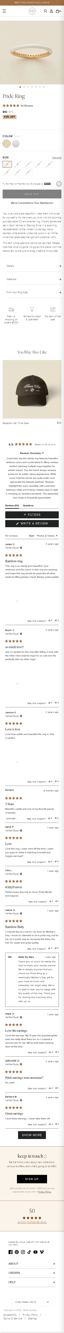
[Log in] (52, 11)
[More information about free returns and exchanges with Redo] (58, 183)
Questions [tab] (28, 506)
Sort (32, 535)
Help (12, 1282)
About (13, 1263)
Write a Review (39, 524)
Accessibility (10, 1314)
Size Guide (56, 158)
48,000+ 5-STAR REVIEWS (32, 1222)
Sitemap (32, 1318)
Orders (14, 1273)
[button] (20, 87)
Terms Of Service (12, 1318)
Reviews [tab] (12, 506)
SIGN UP (32, 1179)
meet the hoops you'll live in (32, 2)
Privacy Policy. (45, 1191)
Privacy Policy (30, 1314)
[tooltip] (43, 453)
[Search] (46, 11)
